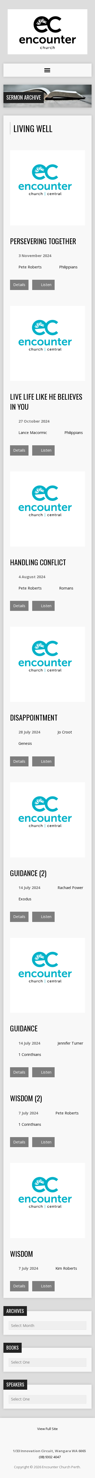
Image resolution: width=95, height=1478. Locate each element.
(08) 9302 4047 (50, 1457)
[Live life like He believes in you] (47, 377)
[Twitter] (53, 1439)
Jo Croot (65, 732)
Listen (45, 284)
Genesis (25, 743)
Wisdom (21, 1253)
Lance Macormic (32, 432)
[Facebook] (47, 1439)
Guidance (23, 1028)
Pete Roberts (30, 266)
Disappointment (34, 717)
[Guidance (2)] (47, 854)
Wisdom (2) (26, 1098)
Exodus (24, 898)
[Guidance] (47, 1009)
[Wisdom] (47, 1235)
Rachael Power (70, 887)
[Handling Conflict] (47, 543)
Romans (66, 588)
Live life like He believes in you (46, 401)
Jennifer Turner (70, 1043)
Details (19, 284)
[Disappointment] (47, 698)
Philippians (68, 266)
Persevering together (43, 240)
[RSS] (40, 1439)
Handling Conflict (38, 562)
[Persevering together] (47, 222)
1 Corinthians (29, 1054)
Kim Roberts (66, 1268)
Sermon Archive (23, 97)
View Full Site (47, 1428)
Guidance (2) (28, 872)
